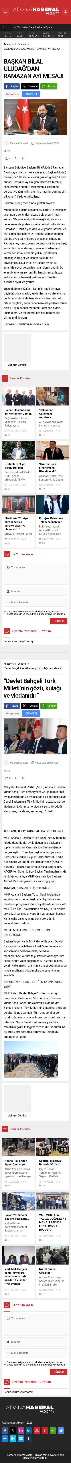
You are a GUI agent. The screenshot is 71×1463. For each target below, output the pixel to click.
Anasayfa (9, 44)
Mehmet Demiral (19, 143)
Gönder (52, 86)
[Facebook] (5, 1430)
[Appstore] (5, 1438)
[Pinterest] (45, 1430)
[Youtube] (37, 1430)
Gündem (22, 44)
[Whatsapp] (53, 1430)
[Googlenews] (61, 1430)
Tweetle (33, 86)
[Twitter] (13, 1430)
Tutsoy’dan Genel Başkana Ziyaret (35, 27)
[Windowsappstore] (21, 1438)
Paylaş (14, 86)
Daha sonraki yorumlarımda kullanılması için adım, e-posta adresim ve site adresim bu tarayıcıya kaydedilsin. (36, 612)
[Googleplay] (13, 1438)
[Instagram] (21, 1430)
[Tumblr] (29, 1438)
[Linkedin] (29, 1430)
